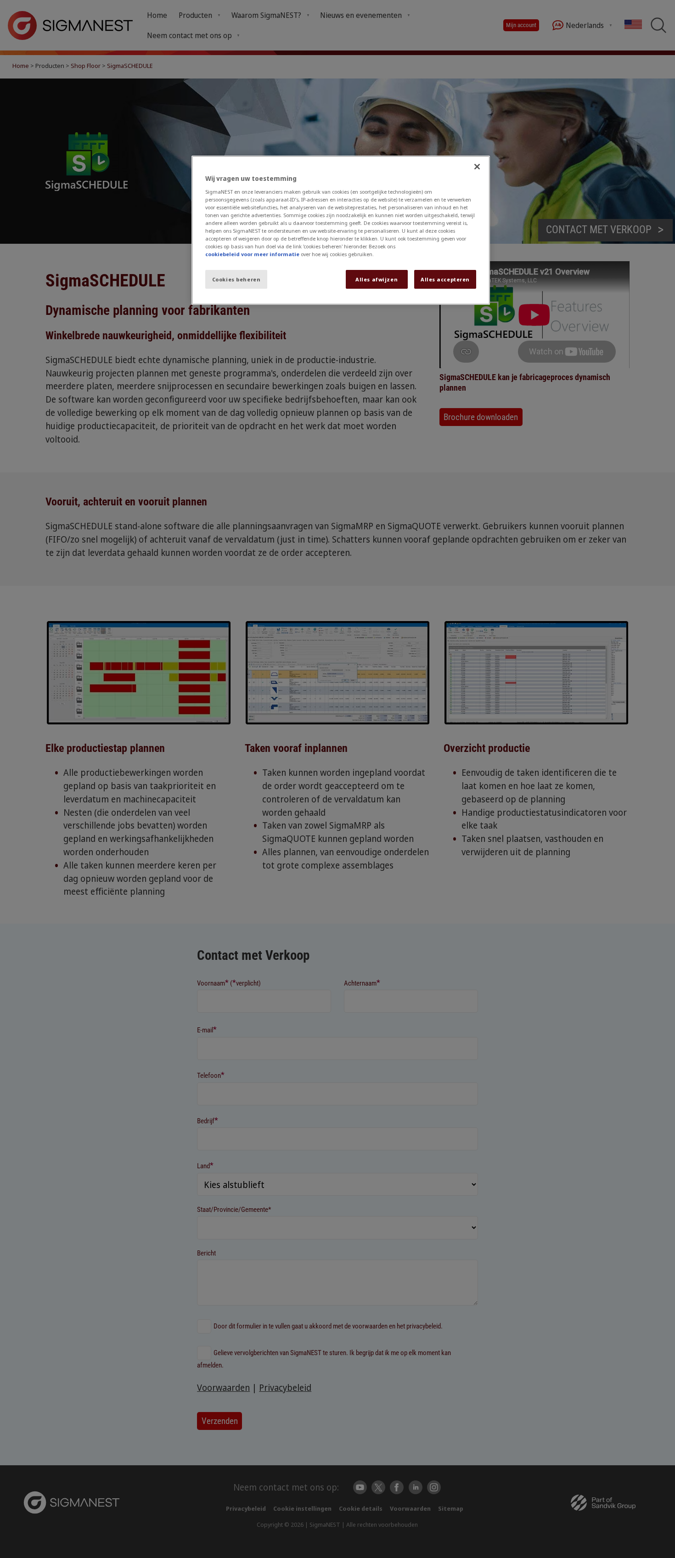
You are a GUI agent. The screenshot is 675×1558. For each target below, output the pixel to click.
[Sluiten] (477, 167)
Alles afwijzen (376, 279)
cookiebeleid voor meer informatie (252, 254)
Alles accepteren (445, 279)
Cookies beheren (236, 279)
